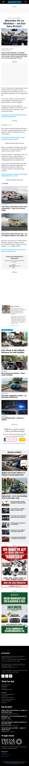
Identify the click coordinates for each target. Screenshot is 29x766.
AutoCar (10, 125)
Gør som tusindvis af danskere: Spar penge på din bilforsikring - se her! (14, 175)
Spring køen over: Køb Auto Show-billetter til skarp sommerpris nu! (13, 115)
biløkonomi (16, 667)
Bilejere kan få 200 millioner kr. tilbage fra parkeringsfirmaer (13, 474)
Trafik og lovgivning (14, 18)
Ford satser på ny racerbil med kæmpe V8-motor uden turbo (18, 516)
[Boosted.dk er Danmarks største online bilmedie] (14, 2)
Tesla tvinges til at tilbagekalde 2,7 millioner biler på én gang (18, 538)
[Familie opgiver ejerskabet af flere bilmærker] (5, 525)
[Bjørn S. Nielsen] (6, 315)
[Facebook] (3, 676)
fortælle (8, 246)
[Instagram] (6, 676)
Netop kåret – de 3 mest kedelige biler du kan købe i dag (14, 497)
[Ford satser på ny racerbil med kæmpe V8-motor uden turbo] (5, 518)
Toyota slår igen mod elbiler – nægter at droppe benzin (18, 509)
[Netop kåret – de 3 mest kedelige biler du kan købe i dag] (14, 486)
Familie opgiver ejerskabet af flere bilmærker (18, 523)
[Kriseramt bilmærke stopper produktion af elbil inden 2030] (5, 503)
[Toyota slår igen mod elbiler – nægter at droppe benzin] (5, 510)
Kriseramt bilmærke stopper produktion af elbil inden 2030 (18, 502)
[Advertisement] (14, 287)
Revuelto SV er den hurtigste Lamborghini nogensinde (18, 530)
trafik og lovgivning (17, 665)
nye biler (18, 657)
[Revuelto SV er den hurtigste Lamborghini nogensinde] (5, 532)
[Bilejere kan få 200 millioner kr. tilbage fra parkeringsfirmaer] (14, 463)
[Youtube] (10, 676)
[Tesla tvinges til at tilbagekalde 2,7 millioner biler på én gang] (5, 539)
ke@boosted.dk (14, 764)
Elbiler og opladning (6, 725)
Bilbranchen (4, 731)
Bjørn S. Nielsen (10, 48)
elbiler (14, 657)
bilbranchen (4, 659)
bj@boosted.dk (16, 325)
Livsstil (3, 493)
